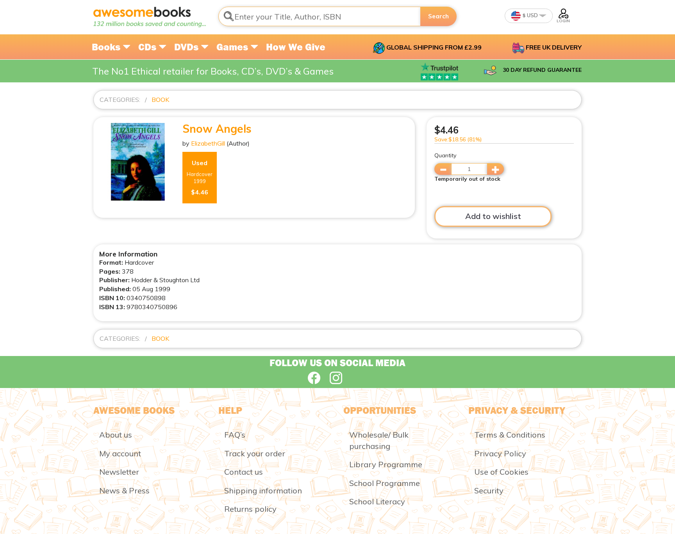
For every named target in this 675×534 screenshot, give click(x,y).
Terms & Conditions (509, 435)
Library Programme (385, 464)
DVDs (187, 46)
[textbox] (319, 16)
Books (107, 46)
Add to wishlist (493, 216)
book (160, 99)
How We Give (295, 46)
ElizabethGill (208, 143)
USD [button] (532, 15)
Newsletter (119, 472)
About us (115, 435)
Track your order (254, 453)
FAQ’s (234, 435)
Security (489, 490)
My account (120, 453)
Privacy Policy (500, 453)
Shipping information (263, 490)
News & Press (124, 490)
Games (233, 46)
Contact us (243, 472)
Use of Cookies (501, 472)
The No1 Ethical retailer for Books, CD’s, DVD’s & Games (213, 71)
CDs (148, 46)
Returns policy (250, 509)
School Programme (384, 483)
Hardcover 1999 (199, 177)
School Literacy (377, 501)
